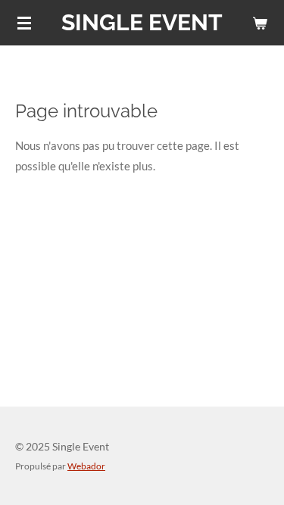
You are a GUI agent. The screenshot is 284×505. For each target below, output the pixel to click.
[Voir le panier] (259, 23)
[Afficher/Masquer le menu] (24, 23)
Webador (86, 465)
